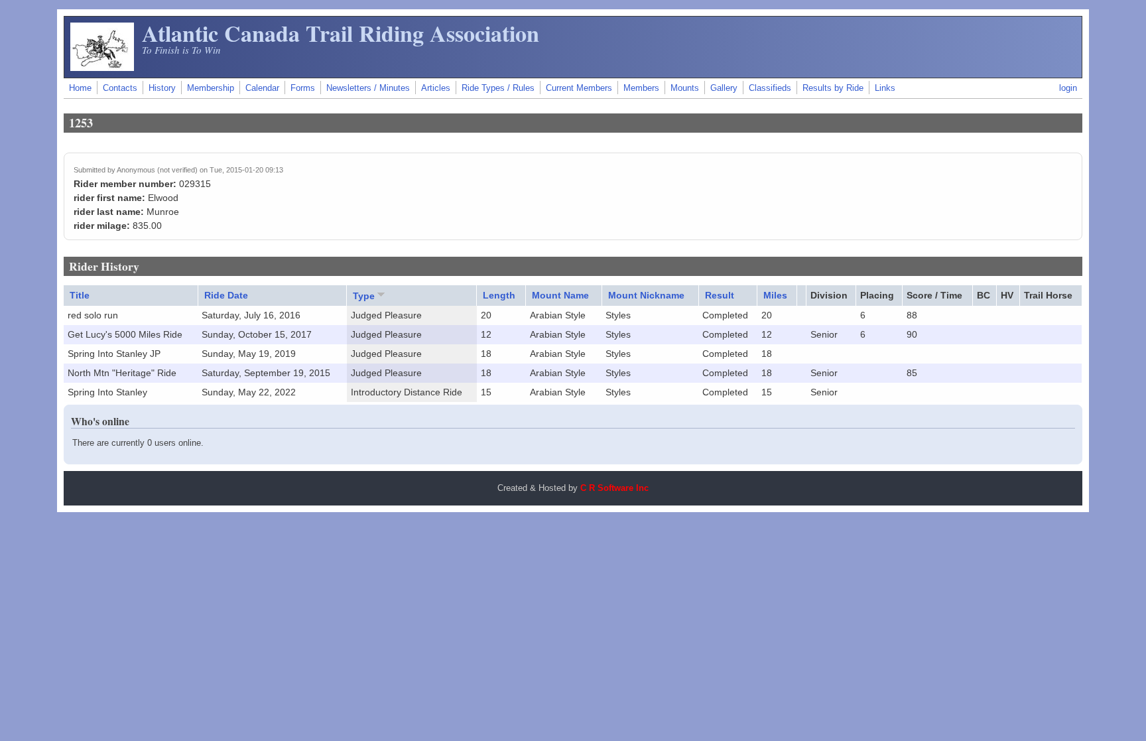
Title (80, 295)
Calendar (262, 88)
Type (364, 296)
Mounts (684, 88)
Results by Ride (832, 88)
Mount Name (560, 295)
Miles (775, 295)
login (1068, 88)
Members (641, 88)
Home (80, 88)
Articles (435, 88)
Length (499, 295)
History (162, 88)
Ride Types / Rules (498, 88)
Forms (302, 88)
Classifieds (770, 88)
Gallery (723, 88)
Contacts (120, 88)
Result (719, 295)
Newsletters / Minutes (368, 88)
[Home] (102, 67)
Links (885, 88)
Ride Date (226, 295)
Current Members (579, 88)
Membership (210, 88)
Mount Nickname (646, 295)
